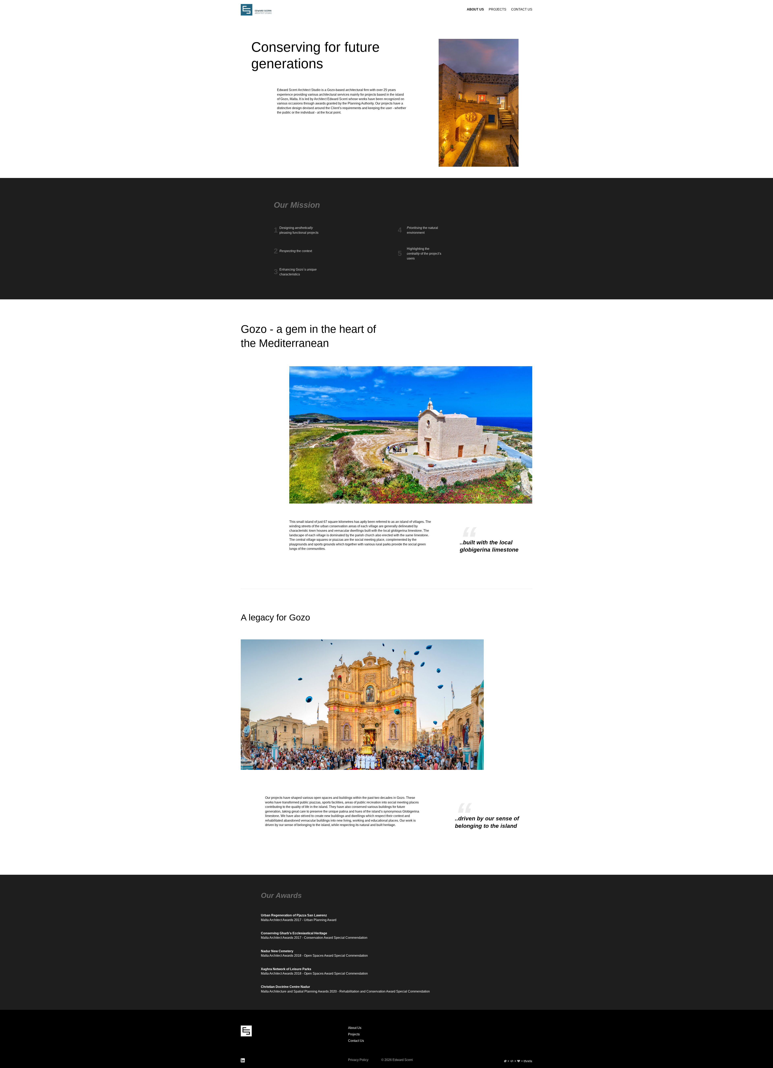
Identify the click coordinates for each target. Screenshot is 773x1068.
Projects (354, 1034)
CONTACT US (521, 9)
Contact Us (356, 1040)
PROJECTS (497, 9)
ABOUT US (475, 9)
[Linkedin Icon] (243, 1060)
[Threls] (518, 1061)
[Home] (256, 10)
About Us (354, 1028)
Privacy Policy (358, 1060)
